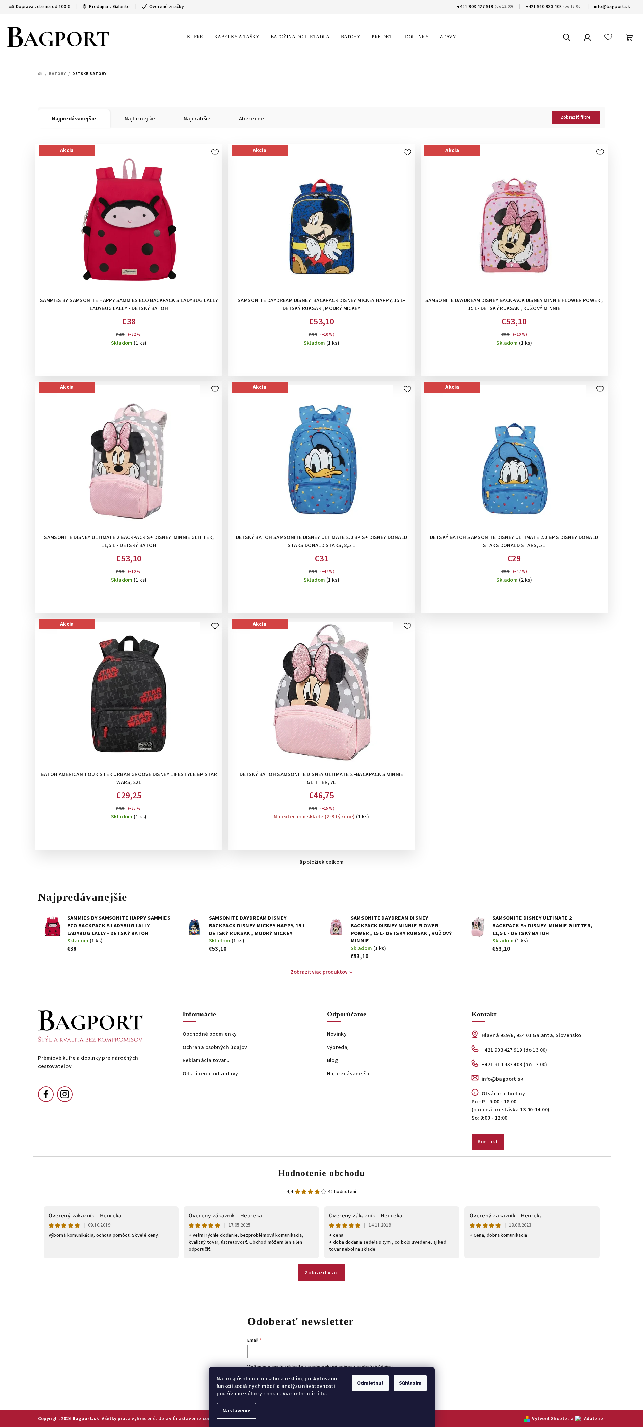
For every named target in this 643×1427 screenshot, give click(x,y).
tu (323, 1393)
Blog (332, 1060)
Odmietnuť (370, 1383)
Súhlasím (410, 1383)
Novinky (337, 1034)
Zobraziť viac (321, 1272)
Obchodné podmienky (210, 1034)
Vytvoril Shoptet (550, 1418)
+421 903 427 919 (475, 6)
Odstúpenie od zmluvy (210, 1073)
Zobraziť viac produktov (319, 972)
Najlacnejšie (140, 119)
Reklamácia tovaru (206, 1060)
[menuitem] (195, 37)
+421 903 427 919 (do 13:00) (514, 1050)
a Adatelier (588, 1418)
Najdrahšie (197, 119)
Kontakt (488, 1142)
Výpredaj (338, 1047)
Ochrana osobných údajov (215, 1047)
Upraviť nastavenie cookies (188, 1418)
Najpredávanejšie (349, 1073)
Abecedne (251, 119)
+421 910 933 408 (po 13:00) (514, 1064)
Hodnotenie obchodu (321, 1173)
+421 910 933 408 (544, 6)
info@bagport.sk (612, 6)
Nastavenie (236, 1411)
